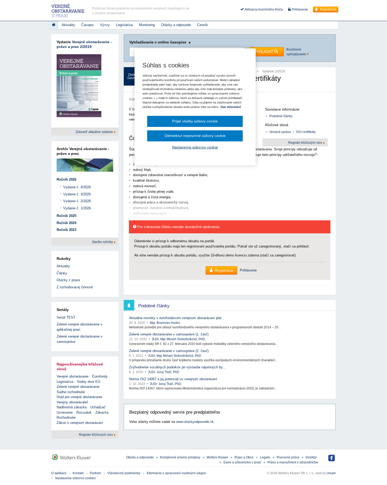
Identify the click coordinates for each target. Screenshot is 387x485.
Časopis (87, 25)
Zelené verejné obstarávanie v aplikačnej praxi (79, 326)
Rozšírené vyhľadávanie (296, 52)
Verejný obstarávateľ (72, 402)
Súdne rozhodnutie (71, 392)
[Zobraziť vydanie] (79, 87)
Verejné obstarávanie (72, 376)
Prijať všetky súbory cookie (195, 121)
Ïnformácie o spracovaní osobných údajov (176, 473)
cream (331, 473)
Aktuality (68, 25)
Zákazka (101, 412)
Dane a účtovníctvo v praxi (242, 462)
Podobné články (280, 116)
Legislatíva (124, 25)
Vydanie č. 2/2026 (77, 201)
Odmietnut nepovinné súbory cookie (195, 135)
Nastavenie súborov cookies (75, 478)
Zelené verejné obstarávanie (78, 387)
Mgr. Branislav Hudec (165, 323)
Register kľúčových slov (96, 435)
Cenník (202, 25)
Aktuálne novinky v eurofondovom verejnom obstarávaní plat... (177, 318)
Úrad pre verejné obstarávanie (79, 397)
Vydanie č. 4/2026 (77, 187)
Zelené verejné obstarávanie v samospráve (79, 339)
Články (62, 273)
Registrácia (327, 9)
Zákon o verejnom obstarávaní (80, 423)
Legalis (265, 457)
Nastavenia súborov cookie (195, 147)
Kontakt (78, 473)
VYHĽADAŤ (264, 52)
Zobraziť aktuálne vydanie (95, 132)
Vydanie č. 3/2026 (77, 194)
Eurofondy (100, 376)
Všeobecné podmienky (123, 473)
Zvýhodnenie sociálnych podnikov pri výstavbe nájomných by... (177, 367)
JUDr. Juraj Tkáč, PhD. (164, 372)
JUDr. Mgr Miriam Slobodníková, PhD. (179, 339)
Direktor (311, 457)
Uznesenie (65, 412)
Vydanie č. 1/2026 (77, 208)
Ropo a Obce (244, 457)
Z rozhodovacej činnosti (75, 287)
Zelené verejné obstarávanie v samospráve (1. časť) (169, 334)
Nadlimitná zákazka (72, 407)
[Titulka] (53, 25)
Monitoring (147, 25)
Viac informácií (230, 106)
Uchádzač (98, 407)
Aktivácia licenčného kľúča (263, 9)
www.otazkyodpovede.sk (195, 422)
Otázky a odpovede (176, 25)
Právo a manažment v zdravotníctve (292, 462)
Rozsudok (84, 412)
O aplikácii (58, 473)
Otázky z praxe (68, 280)
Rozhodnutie (66, 417)
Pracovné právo (288, 457)
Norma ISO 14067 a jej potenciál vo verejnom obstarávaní (173, 379)
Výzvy (105, 25)
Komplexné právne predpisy (180, 457)
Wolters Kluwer (217, 457)
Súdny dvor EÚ (88, 382)
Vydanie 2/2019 (273, 71)
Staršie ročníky (103, 242)
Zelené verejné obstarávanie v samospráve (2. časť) (169, 351)
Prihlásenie (299, 9)
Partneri (95, 473)
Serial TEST (66, 317)
